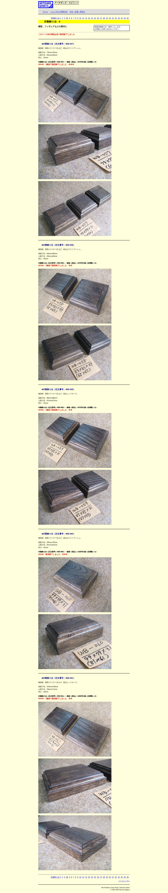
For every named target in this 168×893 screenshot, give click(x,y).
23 (119, 18)
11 (83, 18)
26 (128, 18)
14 (92, 18)
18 (104, 18)
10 (80, 18)
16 (98, 18)
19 (107, 18)
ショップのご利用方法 (58, 12)
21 (113, 18)
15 (95, 18)
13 (89, 18)
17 (101, 18)
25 (125, 18)
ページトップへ (124, 881)
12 (86, 18)
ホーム (45, 12)
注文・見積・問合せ (77, 12)
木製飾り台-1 (56, 18)
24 (122, 18)
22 (116, 18)
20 (110, 18)
